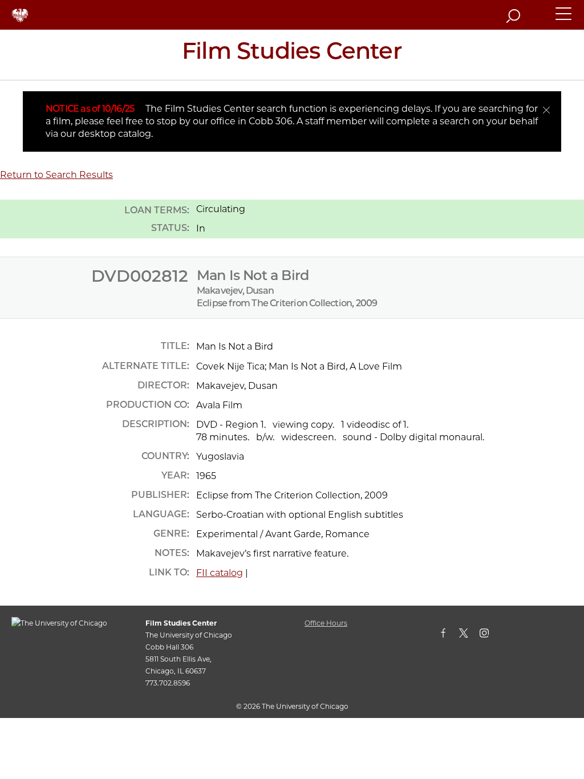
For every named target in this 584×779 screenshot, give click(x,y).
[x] (469, 635)
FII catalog (219, 572)
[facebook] (449, 635)
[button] (564, 18)
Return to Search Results (56, 174)
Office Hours (326, 623)
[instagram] (490, 635)
